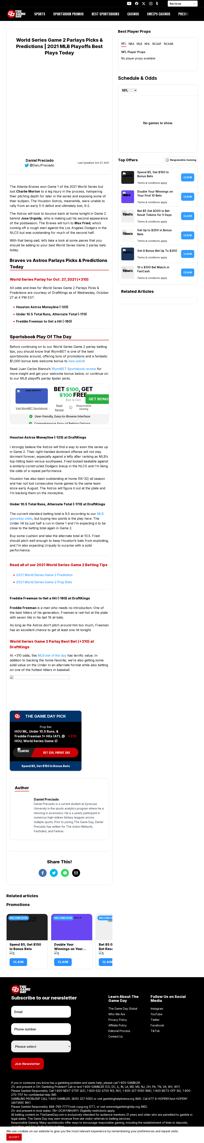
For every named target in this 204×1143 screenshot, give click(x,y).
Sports (39, 14)
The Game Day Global (122, 1008)
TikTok (155, 1031)
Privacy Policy (117, 1019)
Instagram (157, 1008)
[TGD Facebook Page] (136, 3)
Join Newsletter (27, 1064)
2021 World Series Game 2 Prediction (44, 575)
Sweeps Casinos (158, 14)
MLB (139, 43)
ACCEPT (14, 1137)
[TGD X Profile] (144, 4)
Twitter (155, 1019)
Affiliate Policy (117, 1025)
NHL (147, 43)
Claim (18, 962)
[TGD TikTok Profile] (157, 3)
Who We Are (116, 1014)
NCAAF (157, 43)
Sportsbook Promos (68, 14)
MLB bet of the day (52, 655)
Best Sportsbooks (105, 14)
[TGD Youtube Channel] (129, 3)
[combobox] (170, 4)
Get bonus (100, 399)
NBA (131, 43)
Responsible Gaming (83, 407)
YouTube (156, 1014)
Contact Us (115, 1036)
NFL (123, 43)
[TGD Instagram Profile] (151, 3)
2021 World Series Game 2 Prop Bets (44, 582)
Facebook (157, 1025)
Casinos (133, 14)
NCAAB (168, 43)
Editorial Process (119, 1031)
